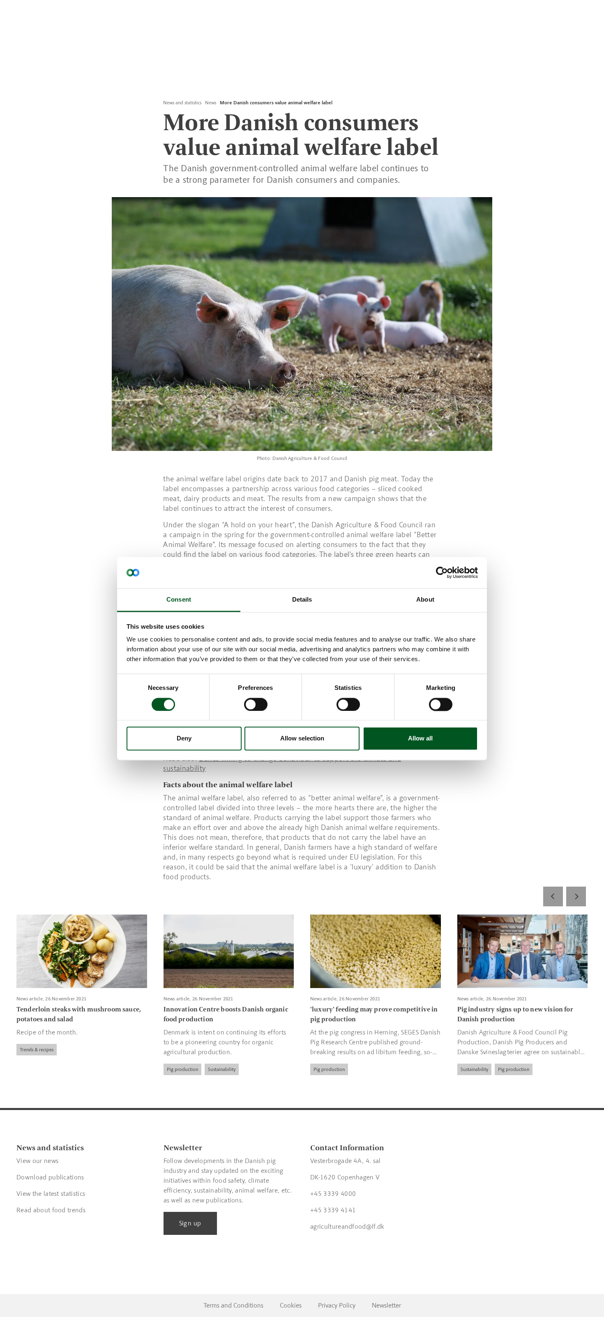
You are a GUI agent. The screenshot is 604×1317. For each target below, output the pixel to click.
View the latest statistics (50, 1193)
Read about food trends (50, 1210)
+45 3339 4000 (333, 1193)
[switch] (255, 704)
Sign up (190, 1223)
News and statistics (182, 103)
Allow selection (302, 738)
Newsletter (386, 1305)
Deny (184, 738)
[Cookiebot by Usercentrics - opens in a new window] (442, 572)
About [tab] (425, 599)
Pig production (182, 1069)
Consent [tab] (178, 599)
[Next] (576, 896)
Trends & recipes (36, 1050)
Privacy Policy (336, 1305)
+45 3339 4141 (333, 1210)
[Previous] (553, 896)
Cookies (291, 1305)
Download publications (50, 1177)
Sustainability (221, 1069)
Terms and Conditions (233, 1305)
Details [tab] (302, 599)
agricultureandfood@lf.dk (347, 1226)
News (210, 103)
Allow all (420, 738)
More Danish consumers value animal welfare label (276, 103)
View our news (37, 1161)
